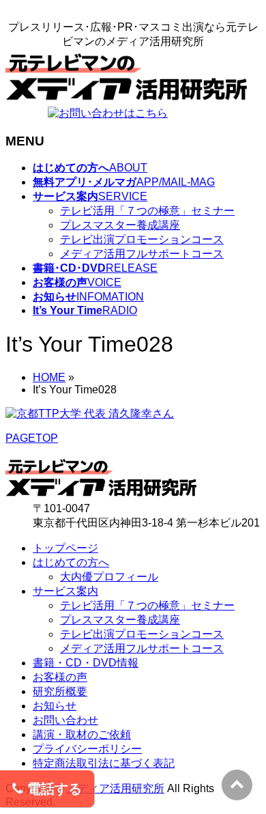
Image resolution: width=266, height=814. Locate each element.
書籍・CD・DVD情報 (85, 663)
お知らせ (54, 706)
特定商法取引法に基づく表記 (104, 763)
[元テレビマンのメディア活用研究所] (126, 100)
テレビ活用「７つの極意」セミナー (147, 210)
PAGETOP (31, 438)
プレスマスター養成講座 (120, 225)
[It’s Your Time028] (89, 413)
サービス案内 (65, 591)
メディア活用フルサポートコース (142, 253)
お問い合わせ (65, 720)
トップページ (65, 548)
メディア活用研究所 (115, 788)
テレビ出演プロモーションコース (142, 239)
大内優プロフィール (109, 577)
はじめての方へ (71, 562)
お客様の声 (60, 677)
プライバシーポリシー (87, 749)
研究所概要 (60, 691)
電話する (52, 788)
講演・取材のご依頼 (82, 734)
